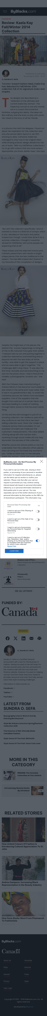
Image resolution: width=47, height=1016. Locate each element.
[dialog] (23, 508)
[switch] (38, 511)
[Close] (42, 462)
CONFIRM (14, 551)
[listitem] (23, 505)
